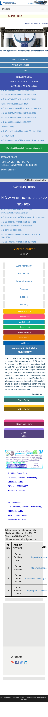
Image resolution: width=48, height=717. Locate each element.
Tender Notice (24, 316)
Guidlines (24, 342)
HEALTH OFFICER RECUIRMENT (15, 101)
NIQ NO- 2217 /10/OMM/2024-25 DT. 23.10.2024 (17, 223)
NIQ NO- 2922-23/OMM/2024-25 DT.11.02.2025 (21, 128)
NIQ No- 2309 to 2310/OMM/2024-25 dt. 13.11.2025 (23, 215)
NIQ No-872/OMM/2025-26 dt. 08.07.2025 (18, 96)
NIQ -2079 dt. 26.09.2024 (11, 227)
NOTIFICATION (7, 133)
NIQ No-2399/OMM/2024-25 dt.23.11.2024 (15, 211)
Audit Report (24, 321)
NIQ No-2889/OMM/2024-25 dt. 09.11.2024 (19, 219)
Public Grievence (24, 281)
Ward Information (24, 265)
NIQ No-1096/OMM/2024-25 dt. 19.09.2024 (19, 239)
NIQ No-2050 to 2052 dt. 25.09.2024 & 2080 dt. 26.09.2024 (21, 233)
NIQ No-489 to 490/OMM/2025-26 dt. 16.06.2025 (21, 106)
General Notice (24, 311)
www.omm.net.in (28, 23)
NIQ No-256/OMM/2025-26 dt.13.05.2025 (18, 110)
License (24, 296)
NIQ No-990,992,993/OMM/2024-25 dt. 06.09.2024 (22, 138)
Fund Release (24, 337)
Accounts (24, 288)
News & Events (24, 332)
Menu (6, 9)
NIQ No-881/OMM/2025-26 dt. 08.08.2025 (18, 92)
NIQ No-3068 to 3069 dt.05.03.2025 (16, 119)
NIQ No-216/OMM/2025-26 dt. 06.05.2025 (18, 115)
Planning (24, 304)
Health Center (24, 273)
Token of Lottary (7, 124)
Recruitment (24, 327)
